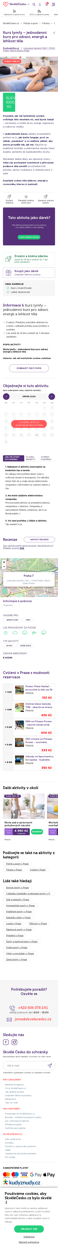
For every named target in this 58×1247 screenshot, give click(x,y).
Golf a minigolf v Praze (17, 899)
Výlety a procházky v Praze (20, 953)
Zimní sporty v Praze (16, 959)
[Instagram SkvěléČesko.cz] (14, 1042)
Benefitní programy (14, 1085)
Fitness (46, 23)
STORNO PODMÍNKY (46, 458)
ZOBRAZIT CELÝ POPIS (29, 368)
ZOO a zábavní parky (39, 14)
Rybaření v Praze (14, 935)
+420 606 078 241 (33, 1008)
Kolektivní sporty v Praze (19, 911)
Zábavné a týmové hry (14, 14)
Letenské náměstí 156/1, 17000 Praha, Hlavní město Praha (29, 49)
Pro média (10, 1157)
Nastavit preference (29, 1242)
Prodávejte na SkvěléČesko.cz (20, 1114)
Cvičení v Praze (38, 870)
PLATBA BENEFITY (31, 458)
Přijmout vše (29, 1229)
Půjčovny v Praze (38, 923)
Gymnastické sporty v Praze (20, 905)
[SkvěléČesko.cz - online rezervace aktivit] (16, 4)
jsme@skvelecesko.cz (33, 1019)
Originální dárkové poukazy (18, 1095)
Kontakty (9, 1143)
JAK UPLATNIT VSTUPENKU (12, 458)
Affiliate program (13, 1124)
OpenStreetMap (42, 596)
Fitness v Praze (14, 870)
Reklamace (10, 1099)
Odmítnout (29, 1237)
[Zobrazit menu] (53, 4)
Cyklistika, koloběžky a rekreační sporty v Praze (30, 893)
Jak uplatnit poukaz (14, 1092)
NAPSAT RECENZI (39, 539)
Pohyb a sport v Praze (17, 864)
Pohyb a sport (30, 23)
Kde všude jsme (13, 1139)
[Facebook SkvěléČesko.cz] (6, 1042)
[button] (53, 574)
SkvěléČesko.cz (11, 23)
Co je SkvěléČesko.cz (15, 1088)
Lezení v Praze (13, 923)
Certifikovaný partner (15, 1128)
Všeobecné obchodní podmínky (20, 1153)
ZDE (22, 548)
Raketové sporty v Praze (19, 929)
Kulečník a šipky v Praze (18, 917)
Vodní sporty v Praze (16, 947)
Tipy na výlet (11, 1103)
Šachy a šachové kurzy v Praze (21, 941)
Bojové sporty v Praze (17, 887)
